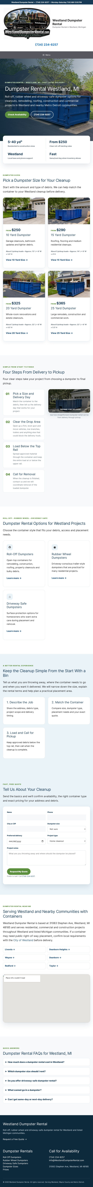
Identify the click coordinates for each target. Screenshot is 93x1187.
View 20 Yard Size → (17, 333)
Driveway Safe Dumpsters (15, 1163)
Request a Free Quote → (15, 1139)
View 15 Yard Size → (62, 260)
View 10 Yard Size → (17, 260)
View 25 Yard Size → (62, 333)
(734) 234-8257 (42, 2)
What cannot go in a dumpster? (24, 1090)
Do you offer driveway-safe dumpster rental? (32, 1080)
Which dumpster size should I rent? (27, 1071)
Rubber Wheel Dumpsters (15, 1160)
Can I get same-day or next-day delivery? (30, 1099)
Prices (6, 1169)
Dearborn (55, 957)
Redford (10, 966)
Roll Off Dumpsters (12, 1157)
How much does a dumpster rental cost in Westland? (36, 1062)
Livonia (10, 949)
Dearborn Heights (59, 949)
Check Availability (17, 114)
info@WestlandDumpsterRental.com (66, 1160)
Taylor (53, 966)
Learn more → (14, 578)
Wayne (9, 957)
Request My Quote (19, 871)
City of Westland (23, 940)
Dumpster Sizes (10, 1166)
